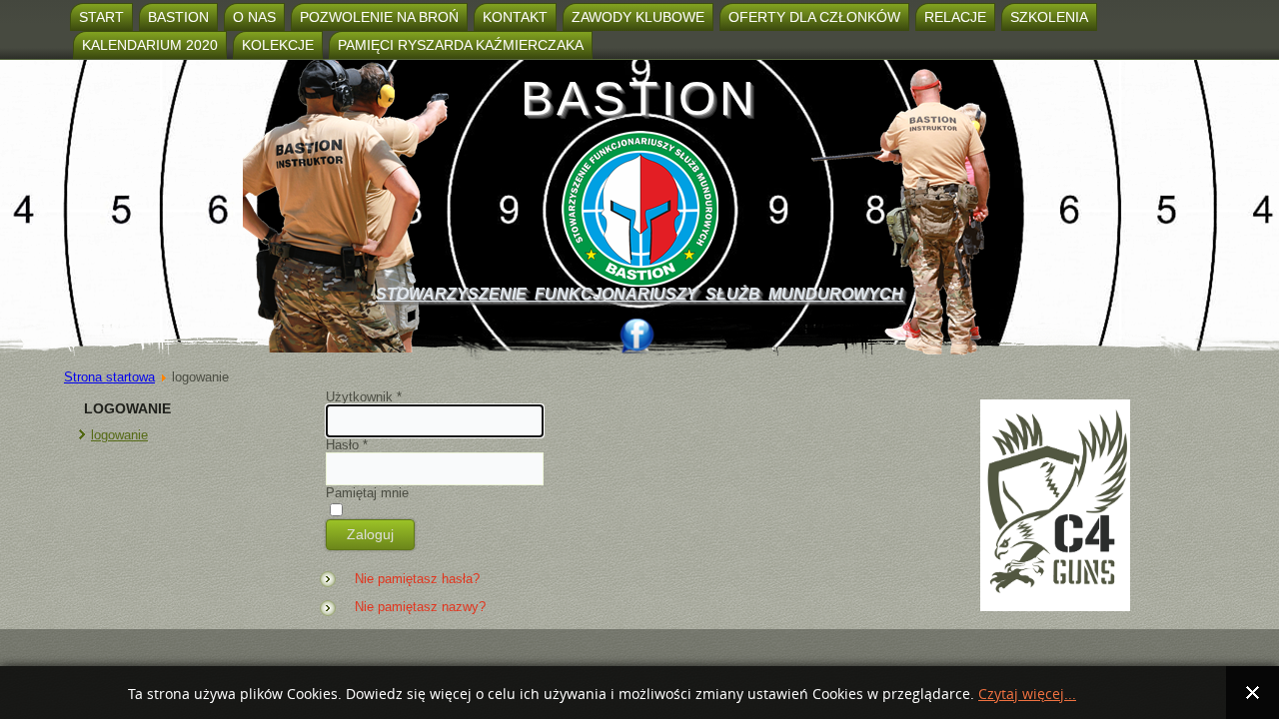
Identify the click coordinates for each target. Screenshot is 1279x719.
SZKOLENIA (1049, 17)
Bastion (178, 17)
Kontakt (515, 17)
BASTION (639, 98)
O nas (254, 17)
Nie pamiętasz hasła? (417, 578)
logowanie (119, 434)
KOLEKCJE (278, 45)
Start (101, 17)
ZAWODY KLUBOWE (638, 17)
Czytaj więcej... (1027, 694)
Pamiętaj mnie (367, 492)
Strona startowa (109, 376)
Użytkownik (364, 396)
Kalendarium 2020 (150, 45)
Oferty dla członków (814, 17)
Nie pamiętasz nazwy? (420, 606)
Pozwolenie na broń (379, 17)
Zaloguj (370, 534)
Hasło (347, 444)
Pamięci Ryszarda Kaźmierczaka (461, 45)
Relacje (955, 17)
